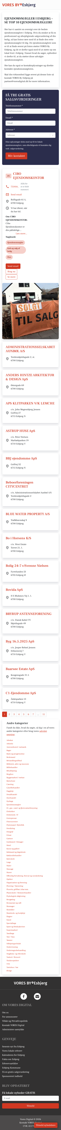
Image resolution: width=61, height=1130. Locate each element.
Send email (13, 266)
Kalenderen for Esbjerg (13, 1055)
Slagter (9, 916)
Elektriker (11, 811)
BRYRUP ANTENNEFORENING (28, 614)
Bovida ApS (14, 590)
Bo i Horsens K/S (18, 538)
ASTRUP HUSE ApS (20, 431)
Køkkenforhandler (14, 855)
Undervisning (12, 947)
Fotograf (10, 832)
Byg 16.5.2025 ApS (20, 641)
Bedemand (11, 757)
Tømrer (9, 940)
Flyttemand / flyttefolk (15, 825)
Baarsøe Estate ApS (20, 669)
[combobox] (7, 135)
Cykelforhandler (13, 788)
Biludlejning (12, 771)
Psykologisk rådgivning (16, 896)
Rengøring (11, 899)
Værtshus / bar (12, 967)
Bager (9, 750)
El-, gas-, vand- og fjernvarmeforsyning (22, 808)
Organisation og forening (17, 882)
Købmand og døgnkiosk (16, 852)
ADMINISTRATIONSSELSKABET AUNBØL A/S (30, 349)
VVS (8, 964)
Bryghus (10, 774)
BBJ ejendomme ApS (21, 458)
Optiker (10, 879)
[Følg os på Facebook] (23, 996)
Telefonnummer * (14, 105)
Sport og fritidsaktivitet (16, 927)
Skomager (10, 906)
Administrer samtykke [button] (13, 1029)
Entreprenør (12, 818)
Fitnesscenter (12, 821)
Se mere (11, 276)
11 (44, 714)
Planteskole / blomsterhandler (19, 893)
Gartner (10, 838)
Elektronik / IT (12, 815)
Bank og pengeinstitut (15, 754)
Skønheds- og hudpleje (16, 913)
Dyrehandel (11, 798)
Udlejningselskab (14, 943)
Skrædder (10, 910)
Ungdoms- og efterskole (16, 954)
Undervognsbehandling (16, 950)
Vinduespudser (13, 960)
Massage (10, 869)
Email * (9, 117)
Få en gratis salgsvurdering (15, 1072)
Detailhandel (12, 794)
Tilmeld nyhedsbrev (46, 1125)
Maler (9, 866)
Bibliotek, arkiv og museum (18, 764)
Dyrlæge (10, 801)
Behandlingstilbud (14, 760)
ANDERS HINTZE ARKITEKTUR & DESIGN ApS (30, 377)
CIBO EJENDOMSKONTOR (28, 176)
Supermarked (12, 930)
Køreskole (11, 859)
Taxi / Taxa (10, 937)
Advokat (10, 740)
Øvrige (9, 971)
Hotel (9, 845)
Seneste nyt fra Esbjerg (13, 1046)
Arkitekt (10, 744)
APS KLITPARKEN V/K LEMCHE (30, 403)
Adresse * (10, 129)
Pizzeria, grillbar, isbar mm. (18, 889)
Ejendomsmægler (14, 805)
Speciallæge (11, 923)
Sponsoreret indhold (12, 1076)
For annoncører (9, 1016)
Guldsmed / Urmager (15, 842)
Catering (10, 784)
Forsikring (11, 828)
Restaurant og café (14, 903)
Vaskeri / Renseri (13, 957)
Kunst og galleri (13, 849)
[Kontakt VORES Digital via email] (37, 996)
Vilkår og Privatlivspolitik (15, 1021)
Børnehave (11, 781)
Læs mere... (21, 233)
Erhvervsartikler (10, 1063)
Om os (5, 1012)
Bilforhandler (12, 767)
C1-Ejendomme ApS (21, 693)
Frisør (9, 835)
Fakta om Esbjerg (10, 1059)
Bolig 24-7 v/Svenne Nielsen (27, 566)
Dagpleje (10, 791)
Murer (9, 872)
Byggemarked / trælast (15, 777)
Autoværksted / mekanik (16, 747)
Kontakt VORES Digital (13, 1025)
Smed (9, 920)
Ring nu (11, 271)
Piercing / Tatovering (15, 886)
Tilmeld (30, 1105)
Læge (9, 862)
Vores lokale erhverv (12, 1050)
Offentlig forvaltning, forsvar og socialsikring (25, 876)
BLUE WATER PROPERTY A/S (28, 514)
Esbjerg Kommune (11, 1067)
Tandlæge (10, 933)
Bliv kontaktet (16, 156)
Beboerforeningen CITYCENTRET (19, 484)
